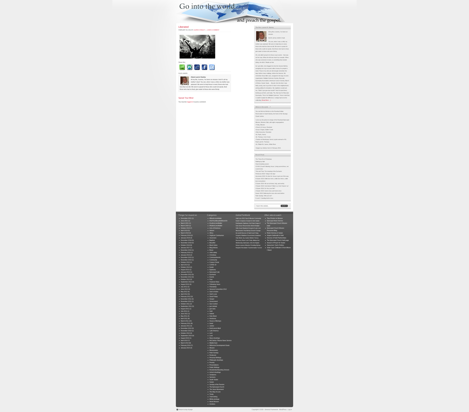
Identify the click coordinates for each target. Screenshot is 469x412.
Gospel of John (250, 221)
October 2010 (185, 333)
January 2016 (185, 255)
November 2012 (186, 277)
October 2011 (185, 304)
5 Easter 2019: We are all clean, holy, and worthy (270, 183)
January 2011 (185, 326)
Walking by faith (260, 161)
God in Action (213, 292)
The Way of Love (215, 392)
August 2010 (185, 338)
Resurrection (246, 225)
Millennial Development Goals (219, 345)
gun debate (213, 306)
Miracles (247, 245)
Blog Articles (213, 248)
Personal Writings (215, 357)
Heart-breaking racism (262, 164)
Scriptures (212, 375)
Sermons (212, 377)
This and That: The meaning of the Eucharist (269, 171)
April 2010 (184, 340)
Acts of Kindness (214, 228)
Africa (211, 233)
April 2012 (184, 294)
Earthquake (239, 223)
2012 (243, 218)
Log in (290, 409)
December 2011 (186, 299)
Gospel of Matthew (241, 235)
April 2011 (184, 318)
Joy (244, 238)
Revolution (244, 247)
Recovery (239, 240)
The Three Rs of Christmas (264, 159)
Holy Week (213, 316)
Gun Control (213, 304)
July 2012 (184, 287)
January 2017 (185, 248)
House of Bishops (215, 321)
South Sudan (213, 379)
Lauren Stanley (199, 30)
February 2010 (186, 345)
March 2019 (185, 233)
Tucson (259, 247)
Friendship (213, 287)
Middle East (213, 343)
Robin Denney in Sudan (275, 233)
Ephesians (246, 243)
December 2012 (186, 274)
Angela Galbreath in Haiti (275, 235)
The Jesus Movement (216, 389)
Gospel (211, 299)
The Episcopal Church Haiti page (278, 240)
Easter (211, 267)
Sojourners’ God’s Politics (275, 245)
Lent (210, 333)
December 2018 (186, 240)
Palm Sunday (213, 353)
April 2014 (184, 265)
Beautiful (212, 243)
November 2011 (186, 301)
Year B (247, 218)
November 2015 (186, 260)
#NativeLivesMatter (215, 226)
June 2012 (184, 289)
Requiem (238, 247)
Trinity (211, 394)
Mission (212, 348)
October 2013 (185, 267)
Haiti (211, 311)
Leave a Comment (213, 30)
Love (211, 335)
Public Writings (214, 367)
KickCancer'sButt (215, 328)
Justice (211, 326)
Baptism (212, 240)
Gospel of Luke (253, 228)
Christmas (212, 255)
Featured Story (214, 282)
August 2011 (185, 309)
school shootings (215, 372)
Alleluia (255, 240)
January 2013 (185, 272)
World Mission (214, 401)
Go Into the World (234, 11)
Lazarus (242, 245)
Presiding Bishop (255, 245)
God (250, 223)
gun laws (212, 309)
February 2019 (186, 235)
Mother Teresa (254, 238)
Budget (257, 225)
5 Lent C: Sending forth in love (264, 198)
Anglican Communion (216, 235)
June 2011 (184, 313)
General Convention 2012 (218, 289)
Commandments (214, 257)
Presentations (214, 365)
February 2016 (186, 252)
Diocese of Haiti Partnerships (276, 238)
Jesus (240, 225)
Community (213, 260)
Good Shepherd (243, 228)
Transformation (252, 247)
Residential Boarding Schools (219, 370)
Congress (243, 221)
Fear (211, 279)
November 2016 (186, 250)
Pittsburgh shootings (216, 360)
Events (211, 277)
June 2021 (184, 221)
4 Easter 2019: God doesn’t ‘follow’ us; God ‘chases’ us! (272, 186)
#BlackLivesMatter (215, 218)
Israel (211, 323)
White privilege (214, 399)
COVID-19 (212, 265)
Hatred (211, 313)
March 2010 (185, 343)
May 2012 (184, 292)
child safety (213, 252)
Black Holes (213, 245)
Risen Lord (245, 240)
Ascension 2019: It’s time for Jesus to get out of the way (272, 176)
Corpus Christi (214, 262)
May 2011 (184, 316)
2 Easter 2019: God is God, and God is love (268, 191)
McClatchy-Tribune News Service (220, 340)
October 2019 (185, 228)
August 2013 (185, 270)
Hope (253, 223)
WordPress (283, 409)
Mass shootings (214, 338)
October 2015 (185, 262)
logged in (190, 102)
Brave (211, 250)
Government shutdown (254, 235)
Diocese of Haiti (246, 233)
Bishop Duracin (251, 230)
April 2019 (184, 230)
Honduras (212, 318)
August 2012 (185, 284)
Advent (211, 230)
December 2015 (186, 257)
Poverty (211, 362)
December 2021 (186, 218)
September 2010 (186, 335)
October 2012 (185, 279)
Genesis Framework (271, 409)
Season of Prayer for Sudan (276, 243)
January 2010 (185, 348)
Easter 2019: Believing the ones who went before (270, 193)
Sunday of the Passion (216, 384)
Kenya (238, 245)
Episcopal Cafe (214, 272)
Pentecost (212, 355)
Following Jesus (214, 284)
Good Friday (213, 296)
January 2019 (185, 238)
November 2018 (186, 243)
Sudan (211, 382)
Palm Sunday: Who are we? (264, 195)
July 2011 (184, 311)
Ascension (212, 238)
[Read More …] (266, 100)
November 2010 (186, 331)
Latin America (214, 331)
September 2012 (186, 282)
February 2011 (185, 323)
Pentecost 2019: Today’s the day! (265, 173)
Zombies (212, 404)
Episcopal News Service (275, 221)
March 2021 (185, 223)
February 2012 (186, 296)
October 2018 (185, 245)
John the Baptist (254, 243)
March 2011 (185, 321)
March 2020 (185, 226)
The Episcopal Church (216, 387)
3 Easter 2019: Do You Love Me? (265, 188)
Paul (245, 230)
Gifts (237, 228)
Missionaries (213, 350)
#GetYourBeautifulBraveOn (218, 221)
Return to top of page (186, 409)
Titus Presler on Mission (275, 218)
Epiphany (212, 270)
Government (213, 301)
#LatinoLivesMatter (215, 223)
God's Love (213, 294)
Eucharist (212, 274)
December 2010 (186, 328)
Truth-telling (213, 397)
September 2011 (186, 306)
